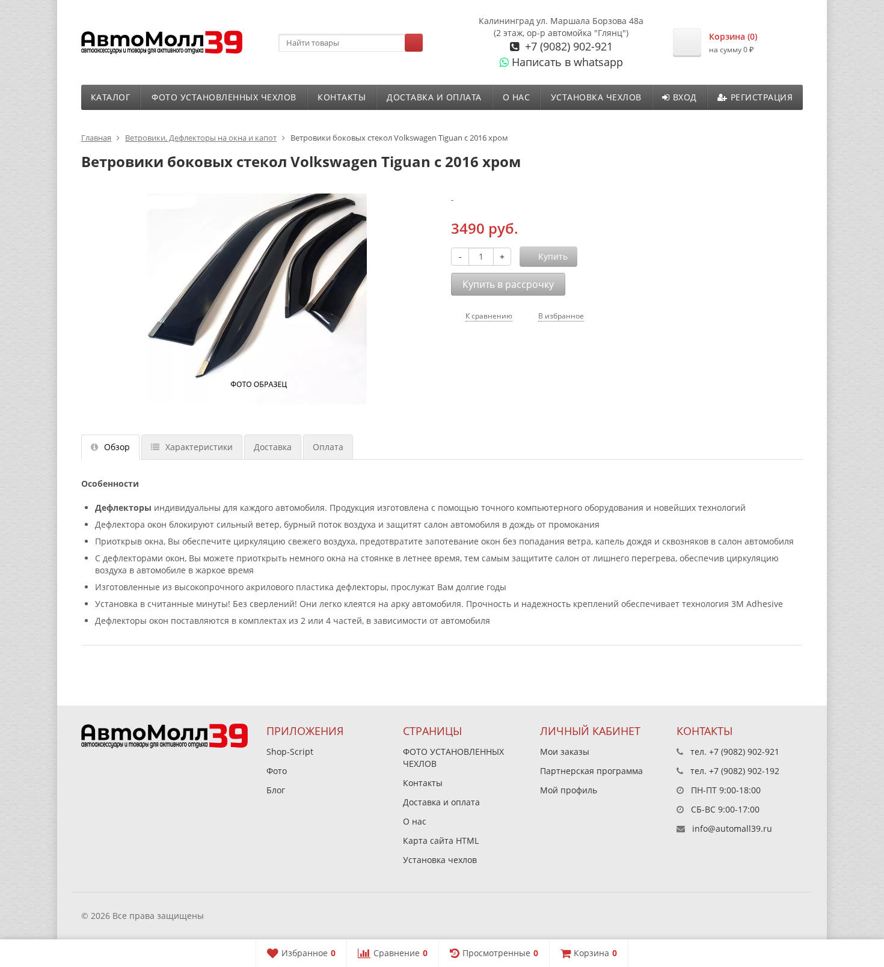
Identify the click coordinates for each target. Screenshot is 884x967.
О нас (516, 97)
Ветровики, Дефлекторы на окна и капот (201, 137)
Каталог (110, 97)
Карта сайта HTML (441, 840)
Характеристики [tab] (199, 447)
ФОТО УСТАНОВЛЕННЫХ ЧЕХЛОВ (224, 97)
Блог (275, 790)
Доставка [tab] (273, 447)
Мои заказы (564, 751)
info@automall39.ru (732, 828)
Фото (276, 770)
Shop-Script (289, 751)
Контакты (342, 97)
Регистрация (762, 97)
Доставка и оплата (434, 97)
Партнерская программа (591, 770)
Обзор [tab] (117, 447)
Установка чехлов (596, 97)
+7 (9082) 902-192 (744, 770)
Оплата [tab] (328, 447)
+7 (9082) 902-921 (567, 46)
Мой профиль (568, 790)
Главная (96, 137)
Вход (685, 97)
